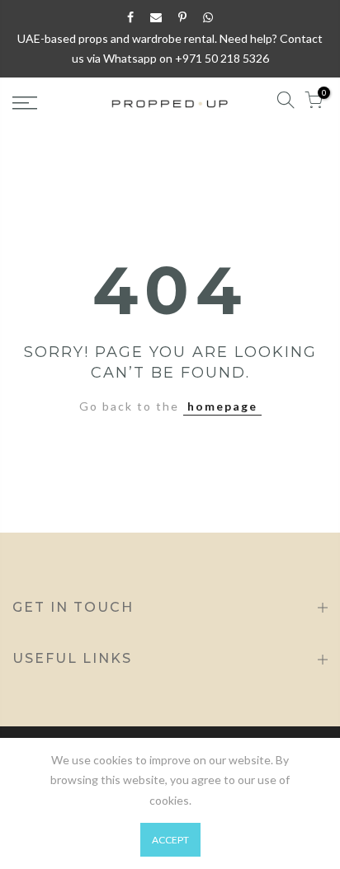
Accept (170, 840)
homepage (222, 406)
